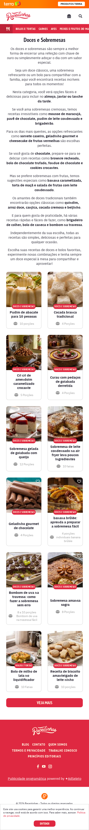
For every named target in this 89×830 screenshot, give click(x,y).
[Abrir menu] (69, 16)
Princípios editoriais (44, 756)
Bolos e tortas (26, 29)
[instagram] (50, 766)
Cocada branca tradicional (65, 314)
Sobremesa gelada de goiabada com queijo (24, 453)
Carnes (43, 29)
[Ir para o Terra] (12, 4)
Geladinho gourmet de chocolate (24, 526)
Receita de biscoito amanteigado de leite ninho (65, 675)
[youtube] (44, 766)
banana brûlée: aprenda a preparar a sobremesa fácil (65, 522)
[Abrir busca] (80, 16)
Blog (25, 744)
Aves (54, 29)
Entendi (44, 823)
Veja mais (44, 702)
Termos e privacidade (29, 750)
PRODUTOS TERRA (71, 4)
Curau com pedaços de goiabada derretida (65, 381)
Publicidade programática (27, 778)
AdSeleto (74, 778)
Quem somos (57, 744)
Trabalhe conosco (63, 750)
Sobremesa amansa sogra (65, 602)
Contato (38, 744)
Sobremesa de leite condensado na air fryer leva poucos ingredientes (65, 453)
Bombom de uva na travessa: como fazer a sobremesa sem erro (24, 599)
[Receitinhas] (18, 16)
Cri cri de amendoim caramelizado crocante (23, 381)
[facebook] (38, 766)
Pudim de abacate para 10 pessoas (24, 314)
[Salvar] (37, 275)
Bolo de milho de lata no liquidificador (24, 675)
